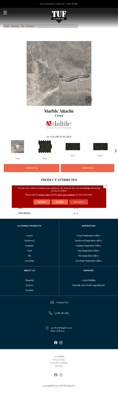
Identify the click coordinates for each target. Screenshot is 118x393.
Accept (42, 202)
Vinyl (29, 250)
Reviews (29, 285)
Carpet (29, 235)
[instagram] (60, 343)
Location (29, 290)
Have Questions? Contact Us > (53, 4)
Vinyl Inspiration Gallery (88, 250)
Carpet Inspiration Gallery (88, 235)
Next (116, 146)
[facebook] (55, 343)
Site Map (59, 366)
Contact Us (31, 168)
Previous (2, 146)
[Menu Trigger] (5, 13)
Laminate (29, 245)
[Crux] (17, 146)
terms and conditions (66, 195)
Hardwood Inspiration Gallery (88, 240)
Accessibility (59, 356)
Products (30, 26)
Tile (22, 26)
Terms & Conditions (59, 362)
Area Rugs (29, 260)
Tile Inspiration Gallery (88, 255)
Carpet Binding (88, 280)
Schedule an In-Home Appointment (88, 285)
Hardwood (29, 240)
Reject (60, 202)
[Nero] (45, 146)
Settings (79, 202)
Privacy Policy (59, 359)
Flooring (15, 26)
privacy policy (44, 195)
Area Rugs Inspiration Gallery (88, 260)
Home (6, 26)
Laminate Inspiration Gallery (88, 245)
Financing (87, 168)
